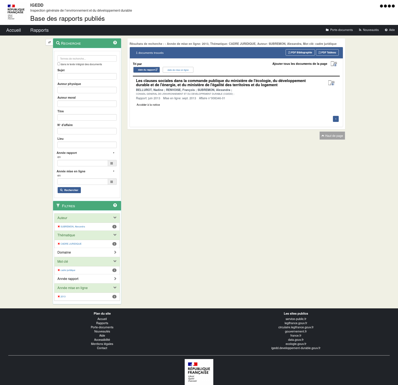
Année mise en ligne (72, 288)
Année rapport (67, 278)
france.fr (295, 335)
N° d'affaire (65, 125)
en (59, 157)
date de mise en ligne (178, 69)
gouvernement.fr (296, 331)
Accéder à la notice (148, 105)
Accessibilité (102, 339)
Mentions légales (102, 344)
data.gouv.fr (296, 339)
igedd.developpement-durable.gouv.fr (295, 348)
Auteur (62, 218)
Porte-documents (102, 327)
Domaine (64, 252)
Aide (102, 335)
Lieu (60, 138)
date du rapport (146, 69)
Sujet (61, 70)
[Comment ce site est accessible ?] (382, 5)
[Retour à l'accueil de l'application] (199, 371)
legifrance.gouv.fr (296, 323)
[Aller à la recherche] (390, 5)
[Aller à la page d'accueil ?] (393, 5)
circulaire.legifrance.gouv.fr (296, 327)
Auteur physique (69, 84)
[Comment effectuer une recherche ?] (115, 42)
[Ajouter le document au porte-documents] (331, 83)
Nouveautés (102, 331)
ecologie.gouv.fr (296, 344)
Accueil (102, 319)
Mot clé (62, 261)
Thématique (66, 235)
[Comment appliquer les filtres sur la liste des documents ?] (115, 205)
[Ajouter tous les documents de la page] (334, 64)
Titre (60, 111)
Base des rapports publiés (67, 18)
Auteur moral (66, 97)
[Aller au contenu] (386, 5)
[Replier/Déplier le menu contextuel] (49, 42)
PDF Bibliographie (301, 52)
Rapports (102, 323)
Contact (102, 348)
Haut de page (333, 136)
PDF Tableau (328, 52)
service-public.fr (296, 319)
